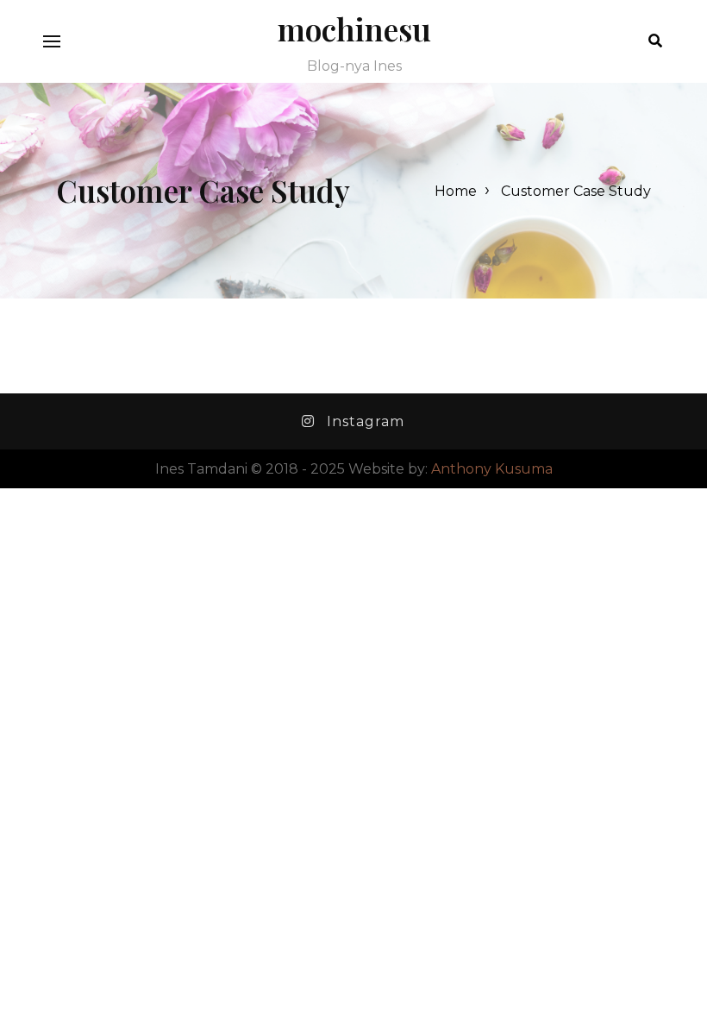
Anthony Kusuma (492, 469)
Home (456, 191)
